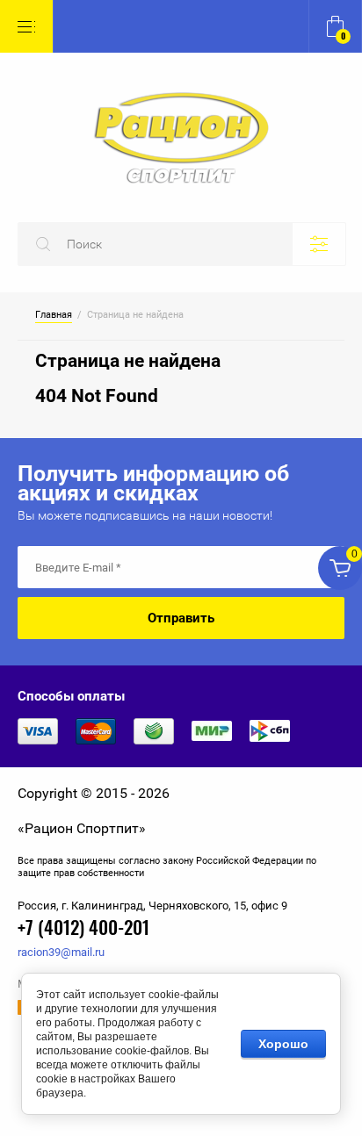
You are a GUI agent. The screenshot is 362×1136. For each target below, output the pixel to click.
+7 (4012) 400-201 (83, 929)
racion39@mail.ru (61, 952)
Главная (53, 315)
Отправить (181, 618)
